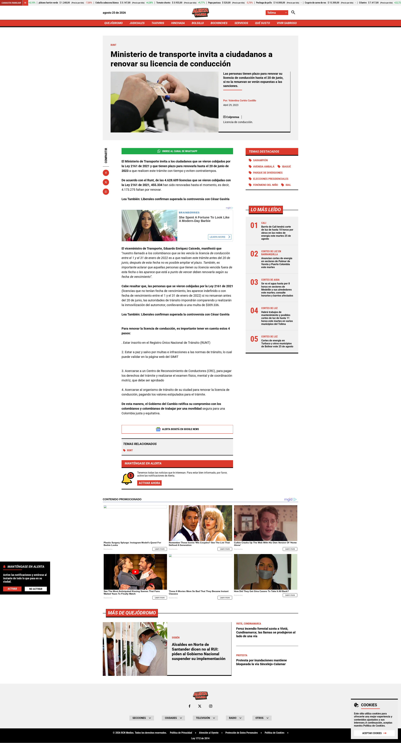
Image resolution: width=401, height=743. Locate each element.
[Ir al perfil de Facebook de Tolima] (189, 706)
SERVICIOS (241, 23)
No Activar (35, 588)
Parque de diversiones (268, 172)
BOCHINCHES (219, 23)
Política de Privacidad (181, 733)
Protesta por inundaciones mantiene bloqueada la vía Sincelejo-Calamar (261, 662)
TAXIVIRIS (157, 23)
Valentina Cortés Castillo (242, 100)
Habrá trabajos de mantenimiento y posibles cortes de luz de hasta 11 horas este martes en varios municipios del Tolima (277, 318)
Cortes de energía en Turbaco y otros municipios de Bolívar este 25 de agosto (277, 343)
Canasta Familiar (11, 3)
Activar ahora (149, 483)
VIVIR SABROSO (287, 23)
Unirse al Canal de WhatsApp (179, 151)
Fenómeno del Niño (265, 184)
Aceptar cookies (372, 733)
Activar (12, 588)
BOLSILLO (198, 23)
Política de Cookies (374, 725)
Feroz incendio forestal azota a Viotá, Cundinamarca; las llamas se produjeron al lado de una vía (265, 632)
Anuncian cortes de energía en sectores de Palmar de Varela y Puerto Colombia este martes (276, 263)
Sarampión (260, 160)
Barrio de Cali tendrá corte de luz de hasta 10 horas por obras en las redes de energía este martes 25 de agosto (277, 232)
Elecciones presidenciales (270, 178)
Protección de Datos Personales (241, 733)
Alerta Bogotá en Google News (180, 429)
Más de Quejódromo (132, 613)
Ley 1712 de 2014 (200, 738)
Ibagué (286, 166)
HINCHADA (178, 23)
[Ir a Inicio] (200, 12)
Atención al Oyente (209, 733)
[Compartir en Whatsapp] (106, 191)
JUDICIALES (137, 23)
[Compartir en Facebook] (106, 173)
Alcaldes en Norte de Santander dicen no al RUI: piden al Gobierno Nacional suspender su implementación (198, 651)
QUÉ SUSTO (262, 23)
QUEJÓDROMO (113, 23)
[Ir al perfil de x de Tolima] (199, 706)
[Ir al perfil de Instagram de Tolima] (210, 706)
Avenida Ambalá (263, 166)
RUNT (130, 450)
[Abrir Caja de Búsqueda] (293, 12)
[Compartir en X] (106, 182)
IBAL (288, 184)
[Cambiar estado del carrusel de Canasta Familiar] (25, 3)
